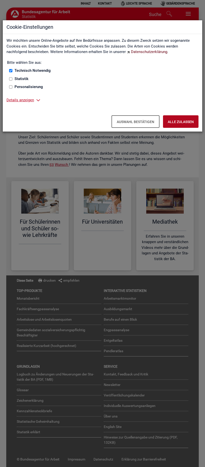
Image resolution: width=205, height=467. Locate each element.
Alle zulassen (181, 122)
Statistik (21, 79)
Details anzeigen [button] (20, 100)
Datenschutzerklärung (149, 52)
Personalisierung (28, 87)
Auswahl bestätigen (135, 122)
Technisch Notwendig (32, 70)
